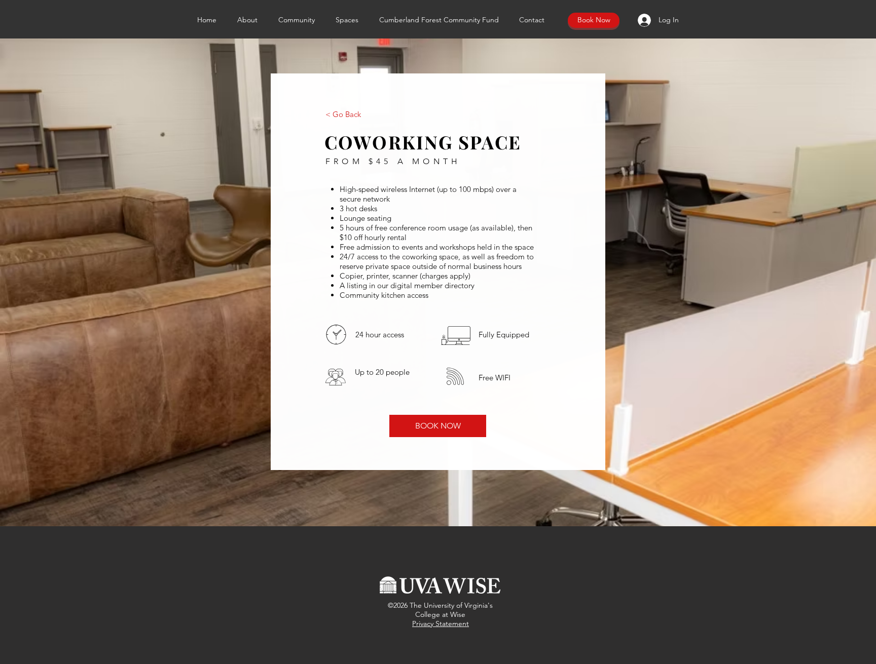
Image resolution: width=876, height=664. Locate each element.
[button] (350, 20)
